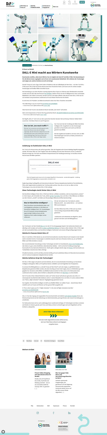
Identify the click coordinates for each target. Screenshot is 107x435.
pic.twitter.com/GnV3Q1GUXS (30, 290)
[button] (3, 432)
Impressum (56, 406)
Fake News (65, 273)
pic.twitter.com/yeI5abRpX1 (49, 104)
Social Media (61, 341)
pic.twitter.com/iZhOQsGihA (76, 113)
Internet (36, 341)
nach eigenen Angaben (71, 296)
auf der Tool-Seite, (55, 196)
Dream (71, 248)
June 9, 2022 (47, 105)
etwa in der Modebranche (76, 244)
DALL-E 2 (42, 226)
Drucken (8, 19)
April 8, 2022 (46, 291)
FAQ (32, 406)
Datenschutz (40, 406)
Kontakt (72, 406)
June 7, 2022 (43, 114)
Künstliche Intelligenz (49, 341)
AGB (48, 406)
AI (23, 341)
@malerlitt (60, 113)
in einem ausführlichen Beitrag (50, 228)
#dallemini (65, 113)
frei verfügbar (48, 93)
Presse (65, 406)
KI (41, 341)
